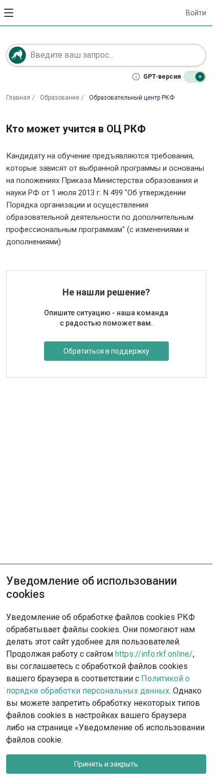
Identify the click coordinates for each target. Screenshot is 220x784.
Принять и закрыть (106, 764)
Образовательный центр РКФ (131, 97)
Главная (18, 97)
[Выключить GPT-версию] (195, 77)
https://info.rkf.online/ (154, 654)
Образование (59, 97)
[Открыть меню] (9, 13)
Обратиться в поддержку (106, 351)
